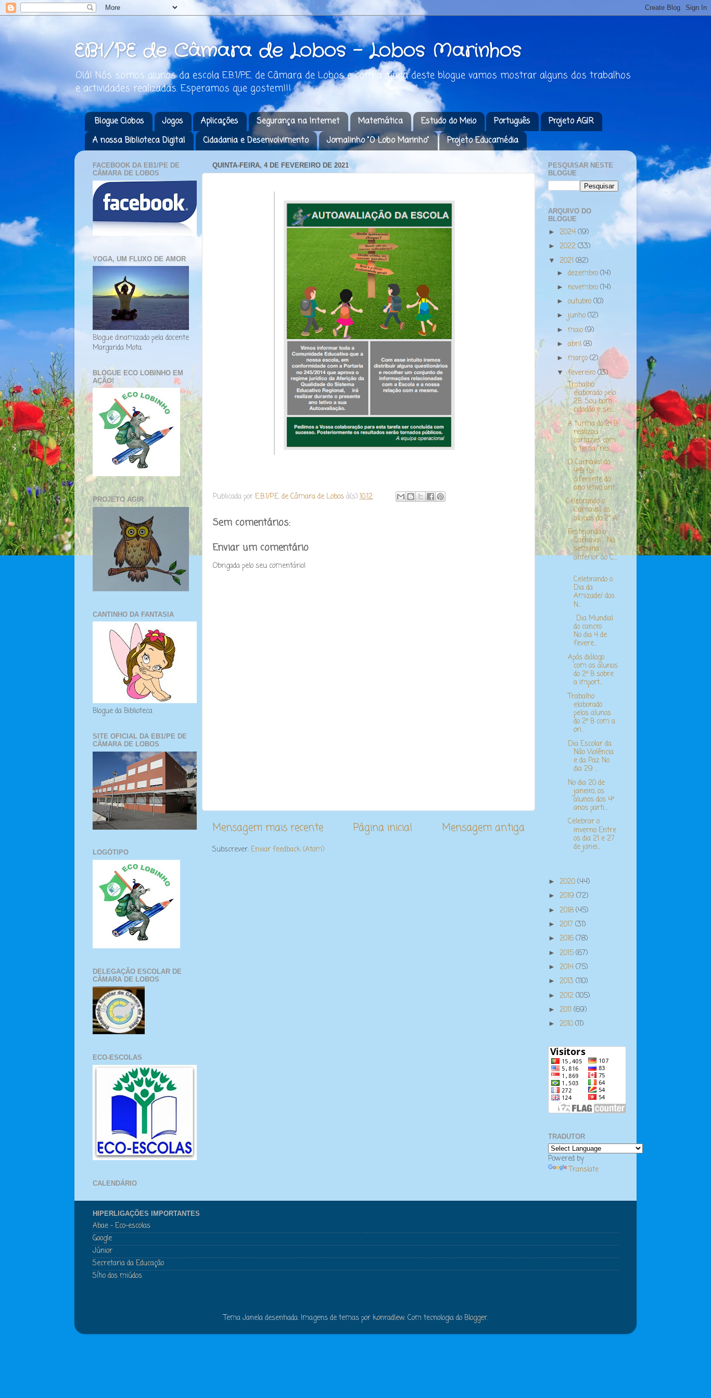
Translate (584, 1169)
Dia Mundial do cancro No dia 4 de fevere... (589, 631)
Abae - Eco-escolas (121, 1226)
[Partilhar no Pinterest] (440, 496)
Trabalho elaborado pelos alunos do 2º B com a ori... (590, 713)
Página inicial (382, 828)
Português (512, 121)
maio (576, 330)
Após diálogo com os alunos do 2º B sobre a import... (592, 670)
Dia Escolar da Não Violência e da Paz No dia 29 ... (590, 757)
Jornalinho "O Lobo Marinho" (378, 140)
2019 (568, 896)
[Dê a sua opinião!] (410, 496)
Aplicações (219, 121)
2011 (567, 1010)
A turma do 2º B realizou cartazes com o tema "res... (592, 436)
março (579, 358)
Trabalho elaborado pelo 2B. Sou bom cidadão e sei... (591, 397)
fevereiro (583, 372)
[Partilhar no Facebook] (430, 496)
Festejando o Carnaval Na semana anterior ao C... (591, 545)
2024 (569, 232)
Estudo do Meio (448, 121)
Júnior (102, 1251)
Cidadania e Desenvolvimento (256, 140)
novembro (584, 287)
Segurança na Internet (298, 121)
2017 (567, 924)
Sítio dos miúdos (117, 1275)
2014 (568, 967)
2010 (567, 1024)
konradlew (388, 1318)
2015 (568, 953)
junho (578, 315)
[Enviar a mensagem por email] (401, 496)
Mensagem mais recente (267, 828)
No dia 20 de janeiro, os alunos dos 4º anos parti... (590, 796)
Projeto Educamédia (482, 140)
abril (575, 344)
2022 (569, 246)
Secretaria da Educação (128, 1263)
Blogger (475, 1318)
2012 (568, 995)
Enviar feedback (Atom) (287, 849)
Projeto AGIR (571, 121)
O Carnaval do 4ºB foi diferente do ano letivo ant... (592, 475)
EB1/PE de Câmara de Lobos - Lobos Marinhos (298, 50)
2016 (568, 938)
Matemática (380, 121)
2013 (568, 981)
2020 (568, 881)
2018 (568, 910)
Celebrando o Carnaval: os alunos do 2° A (591, 510)
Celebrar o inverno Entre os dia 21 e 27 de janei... (591, 834)
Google (102, 1238)
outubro (580, 301)
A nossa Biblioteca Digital (139, 140)
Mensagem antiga (483, 828)
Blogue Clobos (119, 121)
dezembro (584, 273)
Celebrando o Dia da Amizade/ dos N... (590, 588)
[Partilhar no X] (420, 496)
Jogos (172, 121)
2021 (568, 261)
